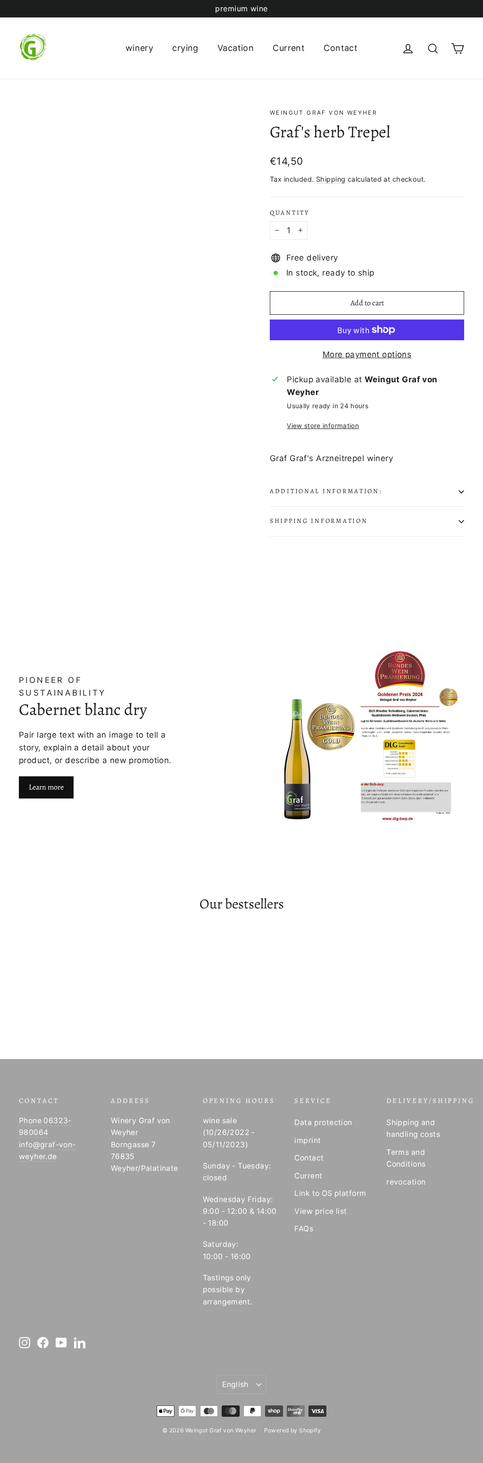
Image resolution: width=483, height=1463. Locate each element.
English (235, 1384)
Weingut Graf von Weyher (323, 112)
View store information (322, 425)
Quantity (289, 213)
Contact (341, 48)
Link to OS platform (330, 1193)
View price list (320, 1211)
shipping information (318, 520)
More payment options (367, 354)
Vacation (235, 48)
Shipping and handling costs (413, 1128)
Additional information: (326, 491)
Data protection (323, 1122)
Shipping (330, 179)
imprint (307, 1140)
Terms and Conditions (405, 1158)
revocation (405, 1181)
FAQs (303, 1228)
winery (139, 48)
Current (289, 48)
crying (185, 48)
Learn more (46, 787)
